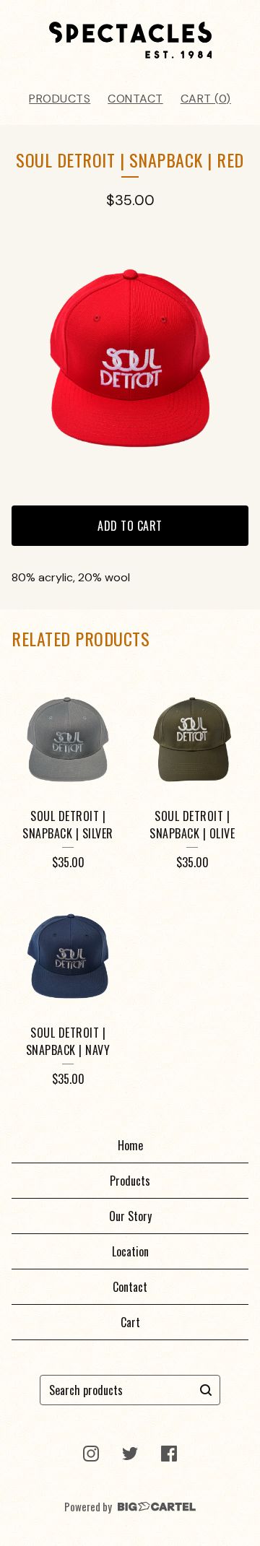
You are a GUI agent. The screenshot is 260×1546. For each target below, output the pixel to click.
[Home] (130, 40)
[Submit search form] (205, 1390)
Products (59, 98)
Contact (135, 98)
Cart (130, 1322)
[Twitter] (130, 1453)
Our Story (130, 1216)
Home (130, 1145)
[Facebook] (169, 1453)
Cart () (206, 98)
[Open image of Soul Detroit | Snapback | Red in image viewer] (130, 358)
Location (130, 1251)
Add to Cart (130, 525)
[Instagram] (91, 1453)
